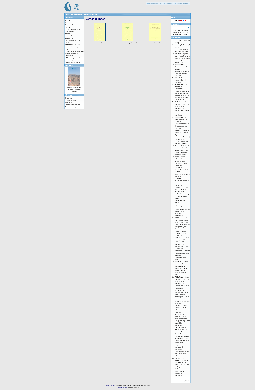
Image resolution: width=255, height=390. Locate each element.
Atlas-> (67, 23)
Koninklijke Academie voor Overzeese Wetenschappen (133, 385)
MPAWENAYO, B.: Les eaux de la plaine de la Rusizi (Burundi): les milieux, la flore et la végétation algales (182, 150)
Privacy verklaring (71, 100)
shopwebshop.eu (133, 387)
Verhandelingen (91, 14)
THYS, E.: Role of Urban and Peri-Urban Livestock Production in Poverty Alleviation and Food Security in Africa (182, 332)
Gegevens (68, 98)
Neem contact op (70, 107)
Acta (66, 20)
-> (71, 45)
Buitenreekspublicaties (72, 29)
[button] (154, 3)
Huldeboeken (69, 36)
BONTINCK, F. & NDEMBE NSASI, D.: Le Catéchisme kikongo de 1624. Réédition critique (182, 194)
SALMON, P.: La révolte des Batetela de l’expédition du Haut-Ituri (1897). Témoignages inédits (182, 183)
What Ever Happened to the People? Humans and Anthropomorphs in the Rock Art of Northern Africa (182, 58)
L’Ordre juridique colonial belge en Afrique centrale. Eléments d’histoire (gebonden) (181, 161)
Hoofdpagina (70, 14)
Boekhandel (80, 14)
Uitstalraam (69, 65)
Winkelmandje (176, 37)
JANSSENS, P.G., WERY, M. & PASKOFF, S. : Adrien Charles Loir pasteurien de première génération (182, 172)
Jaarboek (68, 38)
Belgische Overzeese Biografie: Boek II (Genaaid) (182, 80)
